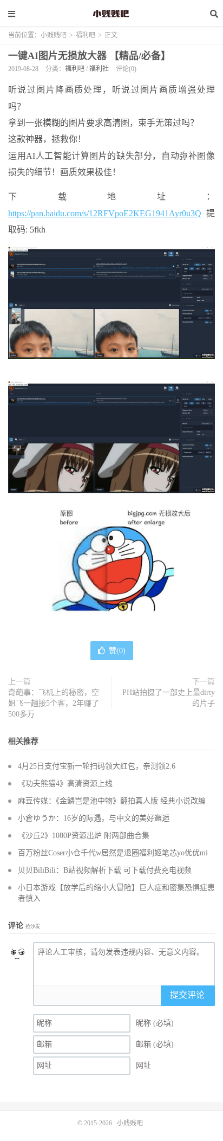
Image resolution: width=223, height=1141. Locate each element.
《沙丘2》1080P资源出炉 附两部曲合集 (83, 835)
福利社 (99, 69)
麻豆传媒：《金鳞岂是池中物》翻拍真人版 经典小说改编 (112, 801)
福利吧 (85, 35)
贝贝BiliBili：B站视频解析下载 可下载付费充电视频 (105, 870)
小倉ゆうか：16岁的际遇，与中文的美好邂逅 (93, 818)
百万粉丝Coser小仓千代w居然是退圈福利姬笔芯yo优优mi (113, 853)
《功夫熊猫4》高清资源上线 (65, 783)
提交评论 (187, 995)
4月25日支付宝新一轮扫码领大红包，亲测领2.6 (96, 766)
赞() (117, 651)
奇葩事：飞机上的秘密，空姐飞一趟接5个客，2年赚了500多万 (53, 703)
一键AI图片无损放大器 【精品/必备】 (89, 55)
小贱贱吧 (111, 13)
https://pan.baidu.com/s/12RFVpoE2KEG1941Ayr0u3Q (104, 213)
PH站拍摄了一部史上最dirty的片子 (168, 697)
